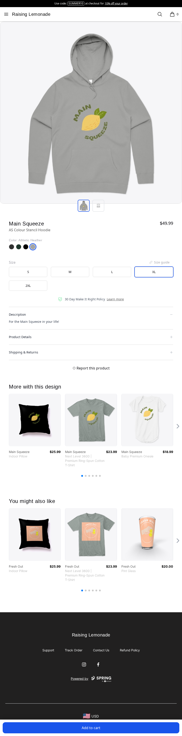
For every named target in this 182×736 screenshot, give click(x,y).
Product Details (20, 337)
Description (17, 314)
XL (154, 272)
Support (48, 650)
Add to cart (91, 727)
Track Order (73, 650)
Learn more (115, 299)
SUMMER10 (76, 3)
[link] (34, 420)
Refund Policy (130, 650)
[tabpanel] (91, 113)
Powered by (79, 678)
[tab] (83, 205)
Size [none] (12, 262)
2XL (28, 285)
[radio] (28, 272)
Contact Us (101, 650)
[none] (159, 262)
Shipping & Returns (23, 352)
